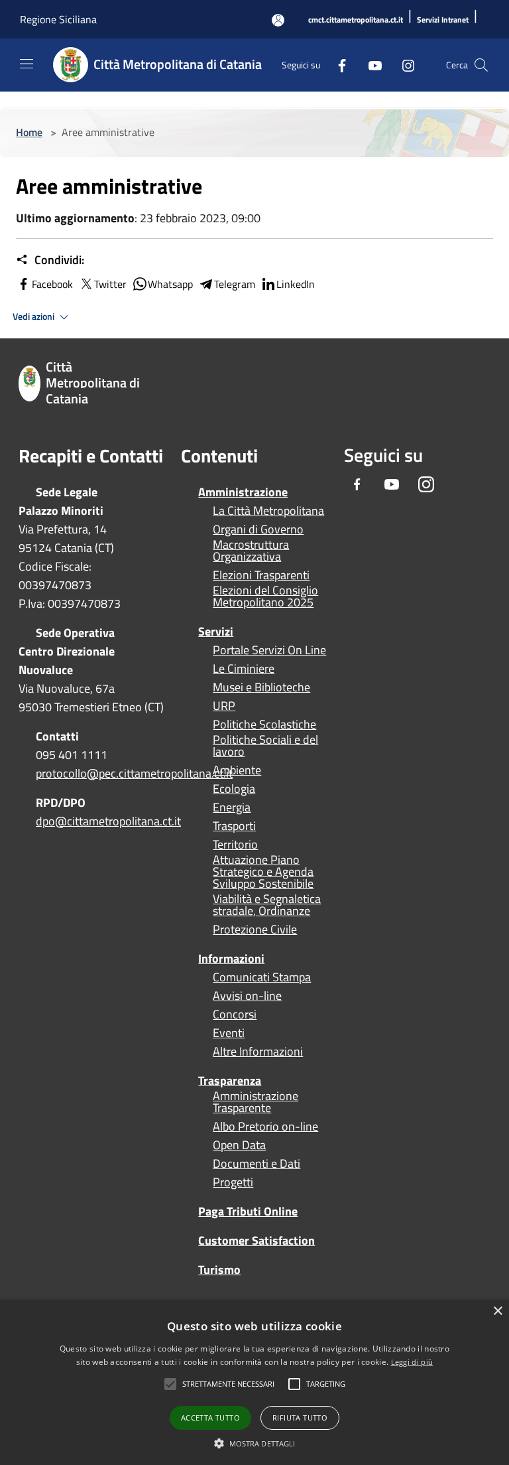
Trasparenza (229, 1080)
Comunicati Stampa (262, 977)
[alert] (254, 1382)
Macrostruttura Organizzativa (251, 551)
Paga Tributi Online (248, 1211)
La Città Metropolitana (268, 511)
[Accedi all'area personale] (278, 20)
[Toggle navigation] (26, 64)
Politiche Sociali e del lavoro (265, 746)
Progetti (233, 1182)
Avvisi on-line (247, 996)
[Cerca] (481, 65)
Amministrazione (243, 492)
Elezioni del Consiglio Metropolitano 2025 (265, 596)
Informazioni (231, 958)
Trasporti (234, 826)
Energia (232, 807)
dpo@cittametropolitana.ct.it (108, 821)
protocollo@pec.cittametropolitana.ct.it (134, 773)
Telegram (234, 284)
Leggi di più (412, 1362)
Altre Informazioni (258, 1052)
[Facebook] (336, 65)
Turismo (219, 1270)
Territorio (235, 845)
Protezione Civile (255, 930)
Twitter (110, 284)
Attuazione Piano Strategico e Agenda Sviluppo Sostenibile (263, 872)
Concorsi (234, 1014)
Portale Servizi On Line (269, 650)
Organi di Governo (258, 529)
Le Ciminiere (243, 669)
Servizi (215, 631)
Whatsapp (170, 284)
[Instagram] (403, 65)
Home (29, 132)
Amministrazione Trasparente (255, 1102)
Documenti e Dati (256, 1164)
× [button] (497, 1311)
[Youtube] (370, 65)
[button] (228, 1384)
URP (224, 706)
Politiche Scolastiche (264, 725)
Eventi (229, 1033)
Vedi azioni (34, 316)
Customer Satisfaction (256, 1240)
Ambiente (237, 770)
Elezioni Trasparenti (261, 575)
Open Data (239, 1145)
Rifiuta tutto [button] (299, 1418)
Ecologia (234, 789)
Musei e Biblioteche (261, 687)
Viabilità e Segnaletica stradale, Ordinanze (267, 905)
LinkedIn (295, 284)
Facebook (52, 284)
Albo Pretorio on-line (265, 1127)
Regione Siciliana (58, 19)
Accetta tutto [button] (210, 1418)
